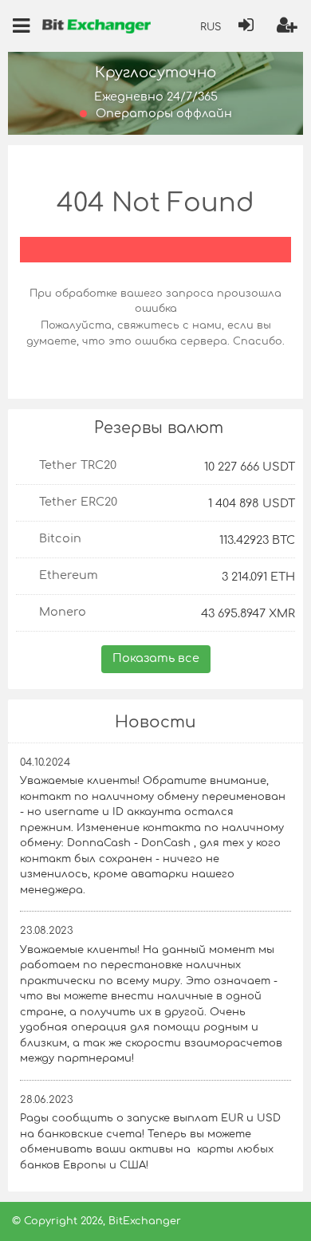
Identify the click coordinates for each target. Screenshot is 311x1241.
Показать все (155, 658)
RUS (210, 27)
